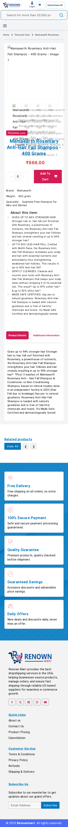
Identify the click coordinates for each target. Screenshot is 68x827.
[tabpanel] (34, 382)
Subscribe (50, 805)
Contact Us (16, 726)
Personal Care (22, 35)
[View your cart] (41, 5)
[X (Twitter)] (20, 702)
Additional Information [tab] (46, 335)
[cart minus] (11, 176)
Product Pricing (19, 732)
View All (12, 446)
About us (15, 720)
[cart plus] (23, 176)
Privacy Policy (18, 760)
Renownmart (26, 823)
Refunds (14, 766)
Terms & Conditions (22, 754)
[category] (5, 25)
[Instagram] (37, 702)
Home (6, 35)
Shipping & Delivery (21, 771)
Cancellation (17, 738)
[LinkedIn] (28, 702)
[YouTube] (45, 702)
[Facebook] (12, 702)
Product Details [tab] (17, 335)
